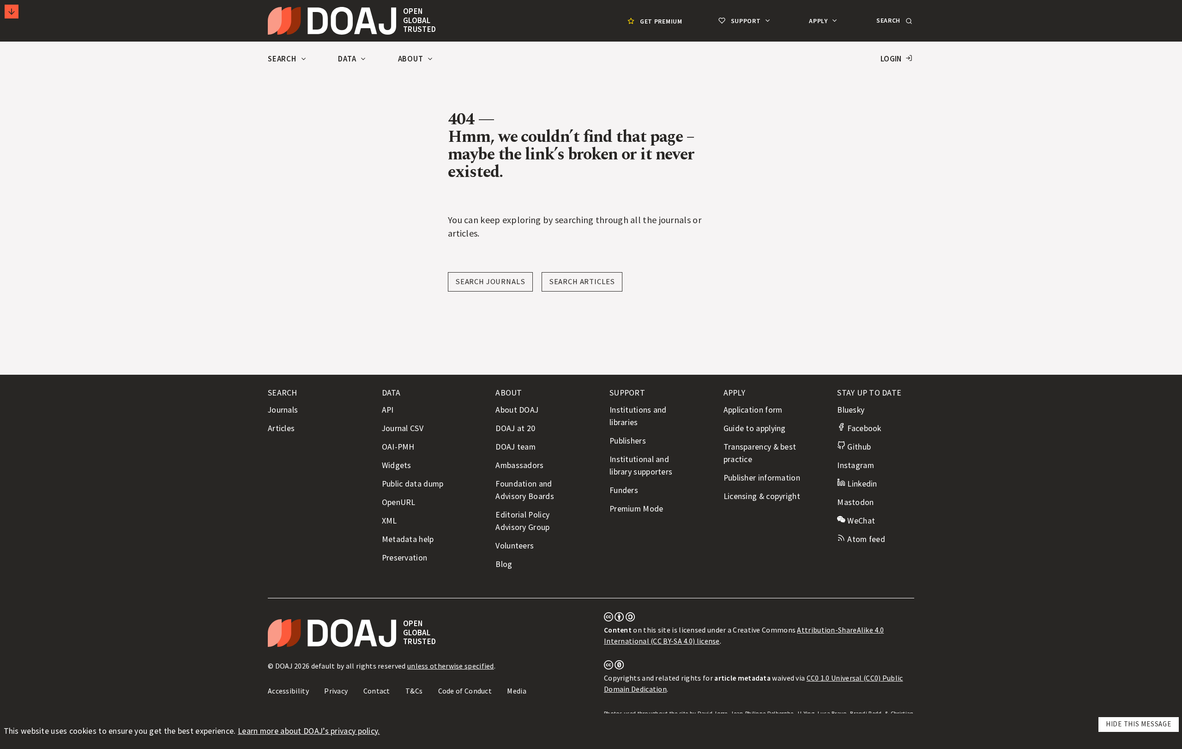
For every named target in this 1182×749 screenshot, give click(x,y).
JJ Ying (805, 713)
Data (348, 59)
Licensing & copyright (762, 496)
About (411, 59)
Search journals (490, 281)
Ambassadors (519, 465)
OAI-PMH (398, 447)
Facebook (863, 428)
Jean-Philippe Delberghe (761, 713)
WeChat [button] (860, 521)
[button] (893, 20)
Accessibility (288, 690)
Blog (503, 564)
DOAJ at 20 (515, 428)
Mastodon (855, 502)
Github (858, 447)
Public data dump (413, 484)
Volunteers (514, 546)
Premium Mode (636, 509)
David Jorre (713, 713)
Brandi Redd (865, 713)
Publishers (627, 441)
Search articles (582, 281)
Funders (623, 490)
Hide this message (1138, 723)
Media (516, 690)
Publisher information (762, 478)
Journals (283, 410)
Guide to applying (755, 428)
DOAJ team (515, 447)
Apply (819, 21)
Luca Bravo (832, 713)
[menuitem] (654, 21)
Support (745, 21)
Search (283, 59)
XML (389, 521)
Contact (376, 690)
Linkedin (861, 484)
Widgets (396, 465)
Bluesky (850, 410)
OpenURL (399, 502)
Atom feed (865, 539)
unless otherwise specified (450, 665)
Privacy (336, 690)
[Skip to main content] (11, 11)
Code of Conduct (465, 690)
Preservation (405, 558)
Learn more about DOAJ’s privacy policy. (309, 731)
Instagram (855, 465)
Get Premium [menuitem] (661, 21)
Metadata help (408, 539)
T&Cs (413, 690)
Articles (281, 428)
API (388, 410)
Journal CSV (402, 428)
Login (891, 59)
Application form (753, 410)
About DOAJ (516, 410)
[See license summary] (619, 618)
